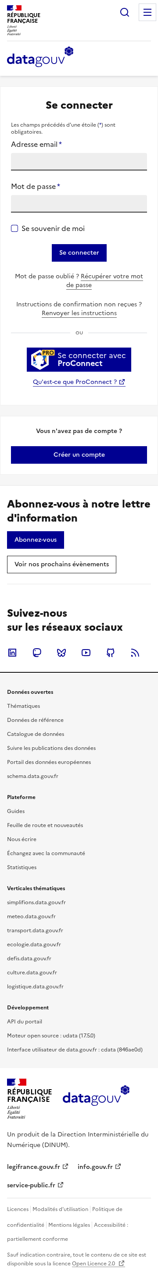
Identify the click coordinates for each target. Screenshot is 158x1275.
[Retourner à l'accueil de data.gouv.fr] (40, 57)
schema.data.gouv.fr (32, 776)
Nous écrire (21, 839)
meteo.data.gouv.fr (31, 916)
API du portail (24, 1022)
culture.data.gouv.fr (32, 973)
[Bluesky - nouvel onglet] (61, 652)
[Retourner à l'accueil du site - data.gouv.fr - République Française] (96, 1098)
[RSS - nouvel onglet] (135, 652)
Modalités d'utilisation (60, 1209)
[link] (79, 455)
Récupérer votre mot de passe (104, 281)
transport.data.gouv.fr (35, 930)
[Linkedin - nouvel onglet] (12, 652)
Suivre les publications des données (51, 748)
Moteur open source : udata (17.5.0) (51, 1036)
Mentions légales (69, 1225)
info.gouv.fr (95, 1167)
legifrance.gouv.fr (33, 1167)
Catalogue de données (35, 734)
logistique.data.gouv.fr (35, 987)
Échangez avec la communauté (46, 853)
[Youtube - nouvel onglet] (86, 652)
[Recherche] (124, 12)
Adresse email (36, 144)
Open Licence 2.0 (94, 1264)
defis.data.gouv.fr (29, 958)
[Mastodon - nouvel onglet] (37, 652)
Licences (18, 1209)
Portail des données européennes (49, 762)
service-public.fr (31, 1185)
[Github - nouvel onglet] (110, 652)
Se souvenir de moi (53, 228)
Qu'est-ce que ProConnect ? (75, 382)
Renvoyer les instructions (79, 313)
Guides (16, 811)
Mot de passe (35, 186)
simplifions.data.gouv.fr (36, 902)
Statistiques (21, 867)
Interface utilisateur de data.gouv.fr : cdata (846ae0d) (75, 1050)
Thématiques (23, 706)
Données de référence (35, 720)
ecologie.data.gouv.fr (34, 944)
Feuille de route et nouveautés (45, 825)
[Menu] (147, 12)
